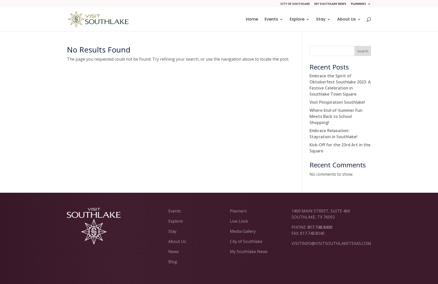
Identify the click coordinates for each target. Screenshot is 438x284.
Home (252, 19)
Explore (297, 19)
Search (362, 51)
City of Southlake (295, 4)
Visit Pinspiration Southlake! (337, 102)
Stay (320, 19)
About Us (346, 19)
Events (271, 19)
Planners (358, 4)
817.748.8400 (319, 227)
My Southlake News (330, 4)
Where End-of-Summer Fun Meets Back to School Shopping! (335, 116)
